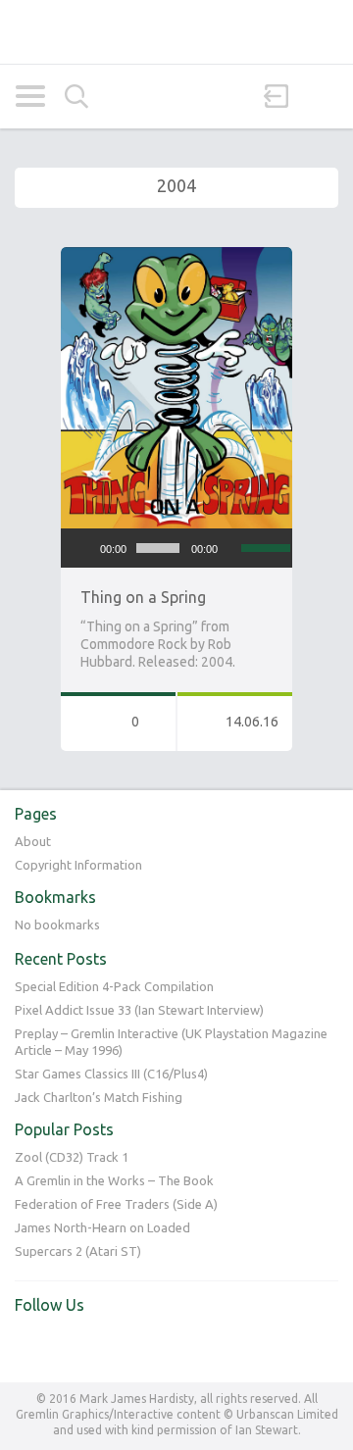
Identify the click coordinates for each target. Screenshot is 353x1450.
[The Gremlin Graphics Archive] (176, 32)
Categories (30, 96)
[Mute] (233, 548)
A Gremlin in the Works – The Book (114, 1180)
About (33, 841)
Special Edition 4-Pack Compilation (114, 986)
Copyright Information (78, 865)
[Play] (86, 548)
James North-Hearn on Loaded (102, 1227)
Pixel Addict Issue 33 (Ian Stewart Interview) (139, 1010)
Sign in (276, 96)
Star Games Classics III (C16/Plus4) (111, 1073)
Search (76, 96)
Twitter (30, 1346)
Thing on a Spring (143, 597)
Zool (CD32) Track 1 (71, 1157)
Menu (323, 96)
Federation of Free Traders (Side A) (116, 1204)
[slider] (261, 546)
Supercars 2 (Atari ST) (78, 1251)
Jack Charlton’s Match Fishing (98, 1097)
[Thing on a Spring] (176, 256)
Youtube (70, 1346)
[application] (176, 548)
